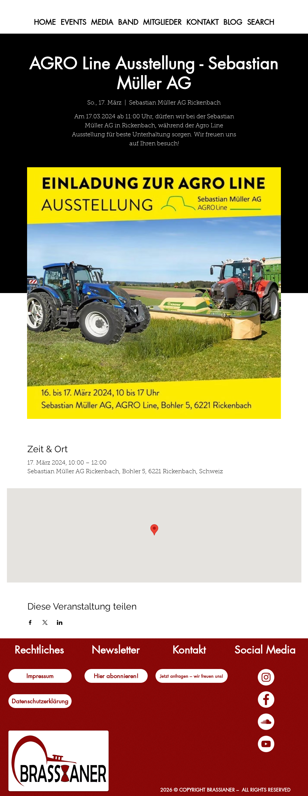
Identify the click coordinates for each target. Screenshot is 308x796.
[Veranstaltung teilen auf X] (45, 622)
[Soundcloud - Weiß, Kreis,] (266, 721)
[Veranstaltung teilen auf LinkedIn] (60, 622)
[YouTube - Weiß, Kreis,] (266, 744)
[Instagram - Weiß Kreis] (266, 677)
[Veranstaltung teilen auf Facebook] (30, 622)
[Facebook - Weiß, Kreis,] (266, 699)
